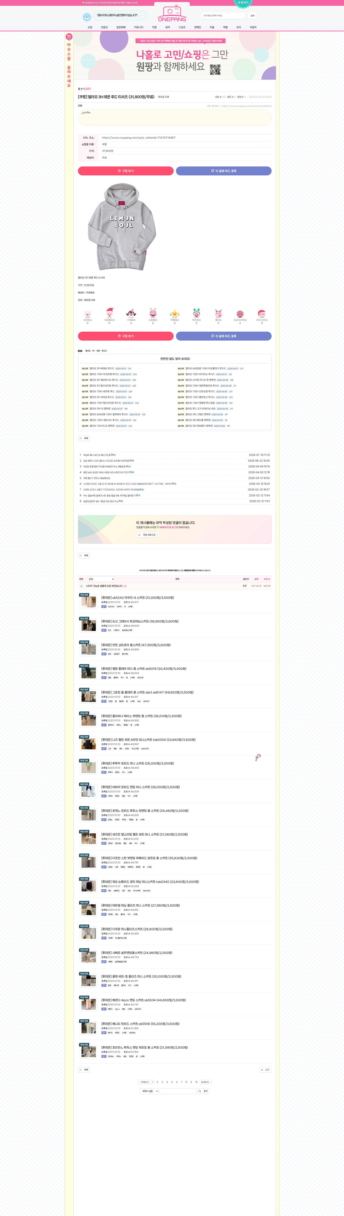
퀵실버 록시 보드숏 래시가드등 (97, 455)
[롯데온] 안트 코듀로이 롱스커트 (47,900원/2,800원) (136, 645)
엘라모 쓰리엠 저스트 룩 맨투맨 (200, 380)
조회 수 (267, 579)
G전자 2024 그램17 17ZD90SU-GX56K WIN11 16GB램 (111, 490)
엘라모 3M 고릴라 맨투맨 (197, 414)
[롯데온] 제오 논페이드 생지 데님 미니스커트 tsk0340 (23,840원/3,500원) (150, 881)
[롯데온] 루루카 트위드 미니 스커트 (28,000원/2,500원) (137, 763)
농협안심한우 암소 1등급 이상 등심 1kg (100, 501)
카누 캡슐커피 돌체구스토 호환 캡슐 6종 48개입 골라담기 (109, 495)
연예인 (197, 27)
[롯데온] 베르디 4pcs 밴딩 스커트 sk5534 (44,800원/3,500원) (143, 1000)
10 (196, 1082)
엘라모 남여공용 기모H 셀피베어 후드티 (109, 414)
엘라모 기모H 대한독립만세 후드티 (202, 385)
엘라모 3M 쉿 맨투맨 (100, 408)
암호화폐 (121, 27)
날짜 (256, 579)
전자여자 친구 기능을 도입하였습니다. (113, 15)
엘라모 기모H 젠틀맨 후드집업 (200, 403)
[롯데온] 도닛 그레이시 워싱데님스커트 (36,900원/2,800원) (140, 621)
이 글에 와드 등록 (225, 171)
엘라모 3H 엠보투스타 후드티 (104, 380)
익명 (154, 27)
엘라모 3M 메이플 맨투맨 (197, 420)
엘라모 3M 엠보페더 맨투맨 (198, 426)
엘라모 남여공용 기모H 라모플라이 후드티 (205, 368)
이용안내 (116, 3)
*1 (130, 15)
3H (93, 351)
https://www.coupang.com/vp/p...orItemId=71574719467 (139, 137)
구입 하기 (127, 171)
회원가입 (107, 3)
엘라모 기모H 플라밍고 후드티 (200, 397)
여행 (225, 27)
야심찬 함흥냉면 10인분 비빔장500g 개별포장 (104, 466)
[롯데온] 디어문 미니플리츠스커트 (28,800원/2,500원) (137, 929)
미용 (212, 27)
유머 (167, 27)
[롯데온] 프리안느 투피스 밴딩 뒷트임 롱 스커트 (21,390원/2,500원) (144, 1047)
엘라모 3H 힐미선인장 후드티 (104, 385)
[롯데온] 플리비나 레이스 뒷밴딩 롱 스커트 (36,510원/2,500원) (141, 716)
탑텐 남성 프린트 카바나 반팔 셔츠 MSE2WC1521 (106, 472)
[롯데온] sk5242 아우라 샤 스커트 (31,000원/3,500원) (137, 597)
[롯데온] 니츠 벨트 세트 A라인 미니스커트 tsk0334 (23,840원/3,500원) (148, 739)
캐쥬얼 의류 (163, 97)
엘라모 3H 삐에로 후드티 (102, 368)
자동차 (253, 27)
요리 (239, 27)
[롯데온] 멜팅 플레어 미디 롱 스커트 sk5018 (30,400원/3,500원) (144, 668)
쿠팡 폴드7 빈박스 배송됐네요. (97, 478)
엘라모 (87, 351)
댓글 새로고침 (149, 535)
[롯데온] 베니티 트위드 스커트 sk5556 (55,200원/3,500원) (140, 1023)
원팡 (80, 105)
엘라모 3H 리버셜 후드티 (102, 397)
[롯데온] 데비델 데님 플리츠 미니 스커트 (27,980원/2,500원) (140, 905)
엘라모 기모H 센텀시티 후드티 (104, 420)
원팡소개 (124, 3)
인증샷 (104, 27)
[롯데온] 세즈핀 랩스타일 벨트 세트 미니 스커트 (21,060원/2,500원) (144, 834)
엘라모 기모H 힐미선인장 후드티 (105, 403)
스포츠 (182, 27)
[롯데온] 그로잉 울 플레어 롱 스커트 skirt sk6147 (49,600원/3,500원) (147, 692)
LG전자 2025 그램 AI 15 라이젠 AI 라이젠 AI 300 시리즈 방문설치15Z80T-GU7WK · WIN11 (127, 484)
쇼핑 (90, 27)
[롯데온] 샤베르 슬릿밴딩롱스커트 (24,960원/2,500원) (136, 952)
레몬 (98, 351)
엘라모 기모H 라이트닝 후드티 (200, 374)
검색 (205, 1091)
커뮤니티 (139, 27)
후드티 (104, 351)
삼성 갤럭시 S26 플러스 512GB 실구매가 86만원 (106, 461)
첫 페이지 (145, 1082)
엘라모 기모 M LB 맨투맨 (102, 426)
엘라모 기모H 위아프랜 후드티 (104, 374)
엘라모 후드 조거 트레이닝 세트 (200, 408)
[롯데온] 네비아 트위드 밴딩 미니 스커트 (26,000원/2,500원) (140, 787)
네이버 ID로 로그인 (93, 3)
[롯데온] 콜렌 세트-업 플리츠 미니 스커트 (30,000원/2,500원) (141, 976)
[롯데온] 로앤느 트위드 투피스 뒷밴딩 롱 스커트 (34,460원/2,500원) (145, 810)
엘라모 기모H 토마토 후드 (102, 391)
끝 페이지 (205, 1082)
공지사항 (133, 3)
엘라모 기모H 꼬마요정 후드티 (200, 391)
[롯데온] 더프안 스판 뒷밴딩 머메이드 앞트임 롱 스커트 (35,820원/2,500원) (149, 858)
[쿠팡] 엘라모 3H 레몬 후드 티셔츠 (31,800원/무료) (116, 97)
